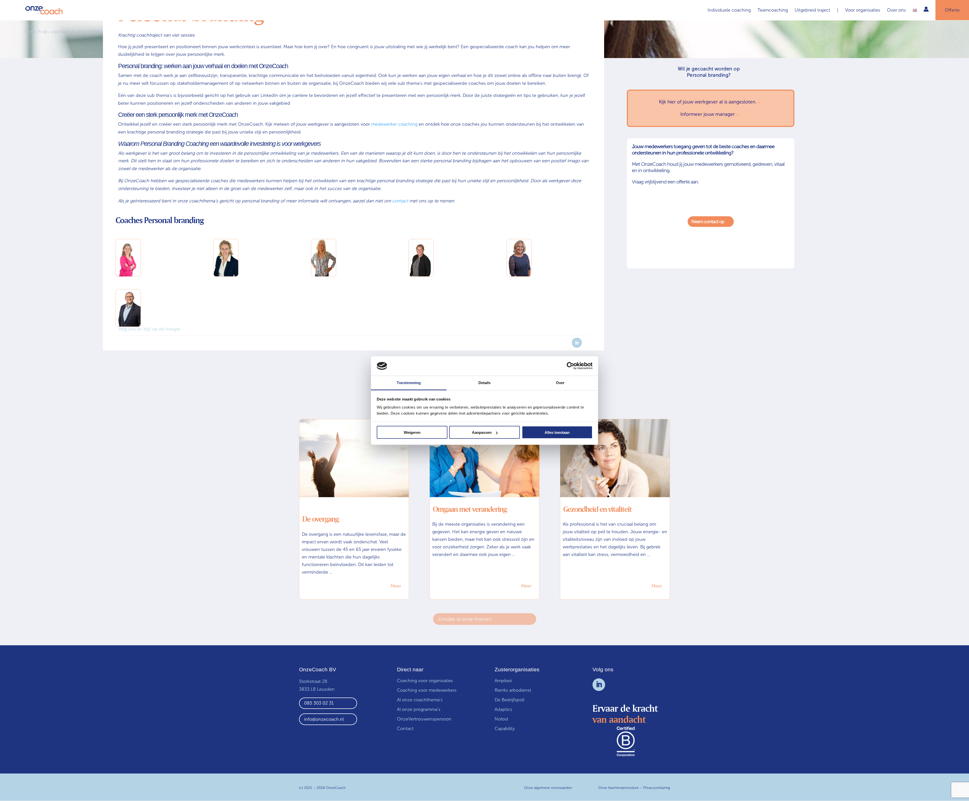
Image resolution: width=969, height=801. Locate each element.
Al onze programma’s (418, 709)
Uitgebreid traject (812, 10)
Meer (396, 586)
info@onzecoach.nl (324, 719)
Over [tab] (560, 382)
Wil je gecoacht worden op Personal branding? (709, 72)
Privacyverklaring (656, 788)
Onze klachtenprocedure (618, 788)
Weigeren (412, 432)
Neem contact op (711, 221)
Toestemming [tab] (409, 382)
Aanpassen (482, 432)
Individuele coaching (729, 10)
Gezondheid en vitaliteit (597, 509)
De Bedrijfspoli (509, 700)
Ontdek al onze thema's (465, 619)
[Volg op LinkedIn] (599, 684)
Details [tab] (484, 382)
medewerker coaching (394, 124)
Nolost (501, 719)
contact (400, 201)
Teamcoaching (773, 10)
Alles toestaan (557, 432)
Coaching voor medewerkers (426, 690)
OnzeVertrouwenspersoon (424, 719)
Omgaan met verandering (470, 509)
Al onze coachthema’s (420, 700)
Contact (405, 728)
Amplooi (504, 680)
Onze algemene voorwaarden (548, 788)
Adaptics (503, 709)
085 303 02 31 (319, 703)
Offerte (952, 10)
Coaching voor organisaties (425, 680)
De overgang (320, 519)
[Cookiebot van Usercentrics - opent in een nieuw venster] (570, 366)
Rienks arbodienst (513, 690)
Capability (505, 728)
